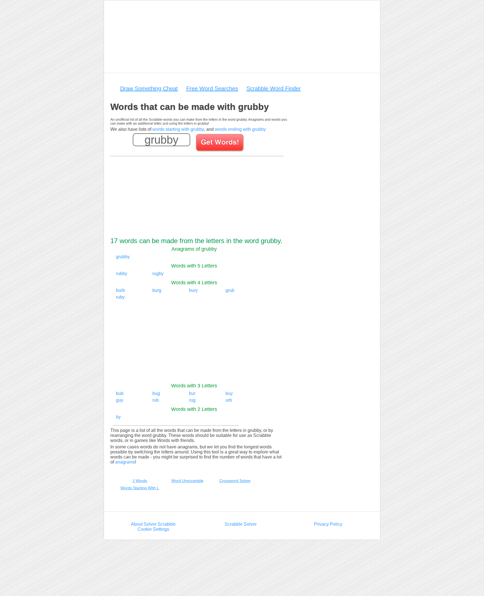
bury (193, 290)
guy (119, 400)
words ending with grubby (240, 129)
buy (229, 393)
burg (156, 290)
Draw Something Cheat (149, 88)
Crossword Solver (235, 480)
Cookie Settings (153, 529)
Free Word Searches (212, 88)
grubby (123, 256)
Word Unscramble (187, 480)
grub (229, 290)
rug (192, 400)
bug (156, 393)
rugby (158, 273)
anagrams (125, 462)
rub (155, 400)
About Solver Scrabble (153, 524)
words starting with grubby (178, 129)
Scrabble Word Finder (273, 88)
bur (192, 393)
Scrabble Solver (241, 524)
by (118, 417)
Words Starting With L (139, 488)
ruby (120, 297)
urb (228, 400)
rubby (121, 273)
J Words (139, 480)
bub (120, 393)
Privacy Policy (328, 524)
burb (120, 290)
